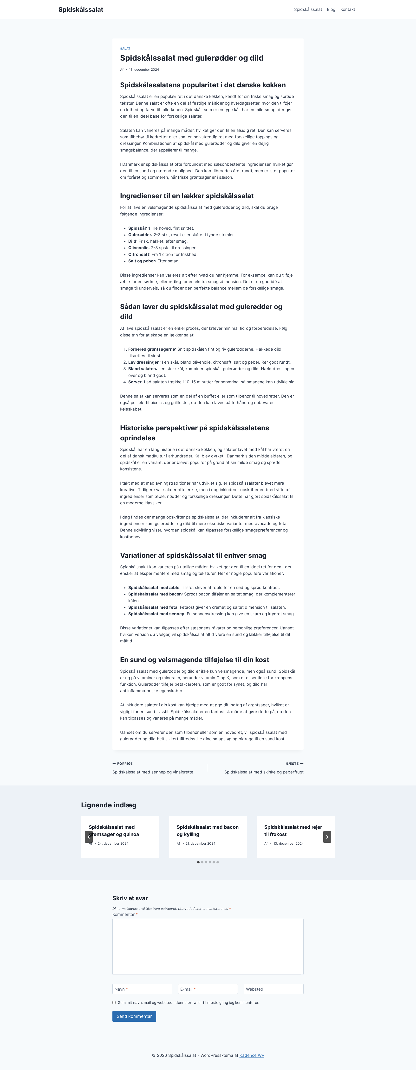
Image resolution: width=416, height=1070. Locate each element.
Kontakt (347, 9)
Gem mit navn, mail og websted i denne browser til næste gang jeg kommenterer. (188, 1002)
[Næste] (327, 837)
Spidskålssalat (308, 9)
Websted (254, 989)
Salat (125, 48)
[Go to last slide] (89, 837)
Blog (331, 9)
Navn (121, 989)
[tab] (198, 862)
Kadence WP (252, 1055)
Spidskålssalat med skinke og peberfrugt (264, 768)
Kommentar (125, 914)
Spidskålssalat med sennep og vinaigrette (152, 768)
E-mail (188, 989)
